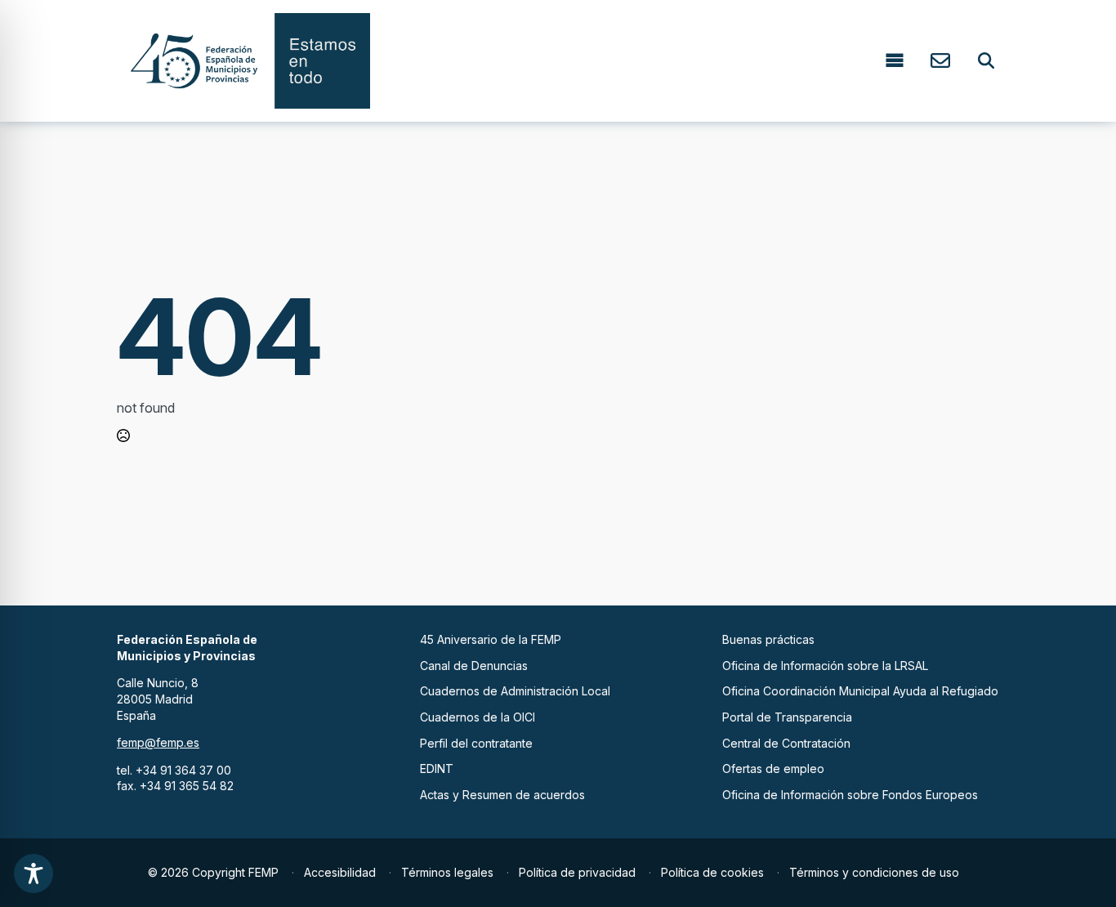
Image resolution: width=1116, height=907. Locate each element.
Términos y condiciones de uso (874, 872)
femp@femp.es (158, 742)
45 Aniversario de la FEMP (490, 639)
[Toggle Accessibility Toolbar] (33, 873)
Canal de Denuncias (474, 665)
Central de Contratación (786, 743)
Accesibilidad (340, 872)
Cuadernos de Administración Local (515, 691)
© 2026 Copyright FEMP (213, 872)
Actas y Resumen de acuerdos (502, 795)
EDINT (436, 768)
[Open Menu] (894, 61)
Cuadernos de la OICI (477, 717)
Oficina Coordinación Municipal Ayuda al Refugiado (860, 691)
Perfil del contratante (476, 743)
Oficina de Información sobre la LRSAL (825, 665)
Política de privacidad (577, 872)
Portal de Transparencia (787, 717)
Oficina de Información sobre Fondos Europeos (850, 795)
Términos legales (447, 872)
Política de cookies (712, 872)
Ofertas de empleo (773, 768)
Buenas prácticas (768, 639)
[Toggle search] (986, 60)
